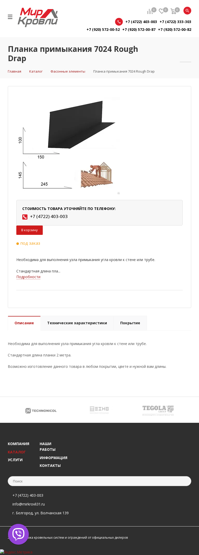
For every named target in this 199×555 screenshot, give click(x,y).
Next (187, 409)
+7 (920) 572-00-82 (174, 29)
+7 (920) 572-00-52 (103, 29)
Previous (11, 409)
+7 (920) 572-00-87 (138, 29)
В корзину (29, 230)
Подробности (28, 276)
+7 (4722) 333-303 (175, 21)
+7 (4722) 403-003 (141, 21)
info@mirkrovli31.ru (28, 504)
